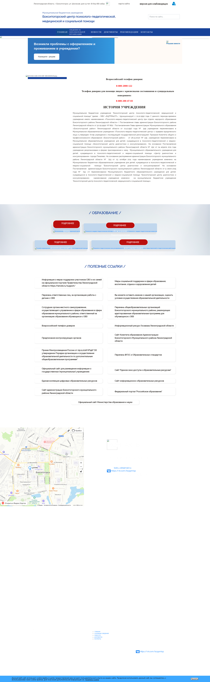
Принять (194, 679)
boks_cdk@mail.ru (122, 468)
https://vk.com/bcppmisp (123, 471)
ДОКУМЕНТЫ (111, 32)
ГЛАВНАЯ (62, 32)
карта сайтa (124, 4)
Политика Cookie (92, 680)
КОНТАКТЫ (147, 32)
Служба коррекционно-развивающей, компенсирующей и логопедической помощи (61, 248)
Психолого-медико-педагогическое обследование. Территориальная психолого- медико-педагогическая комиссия (120, 235)
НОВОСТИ (96, 32)
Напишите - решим (46, 57)
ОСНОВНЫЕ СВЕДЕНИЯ (101, 633)
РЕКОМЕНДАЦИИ (129, 32)
